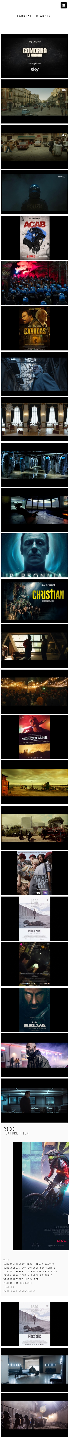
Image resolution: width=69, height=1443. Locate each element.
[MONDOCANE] (34, 737)
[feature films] (34, 873)
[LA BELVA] (34, 1009)
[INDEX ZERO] (34, 1324)
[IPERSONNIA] (34, 464)
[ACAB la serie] (34, 192)
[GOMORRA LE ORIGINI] (34, 56)
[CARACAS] (34, 328)
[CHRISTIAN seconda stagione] (34, 600)
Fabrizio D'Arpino (35, 16)
